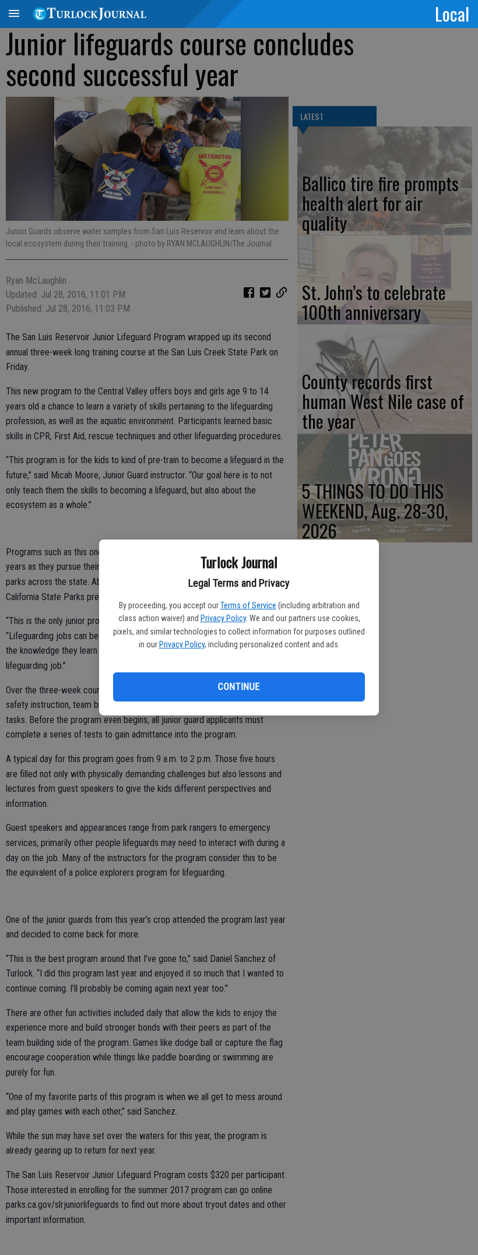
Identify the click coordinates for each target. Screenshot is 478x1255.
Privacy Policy (223, 618)
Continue (238, 686)
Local (452, 13)
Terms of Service (248, 605)
